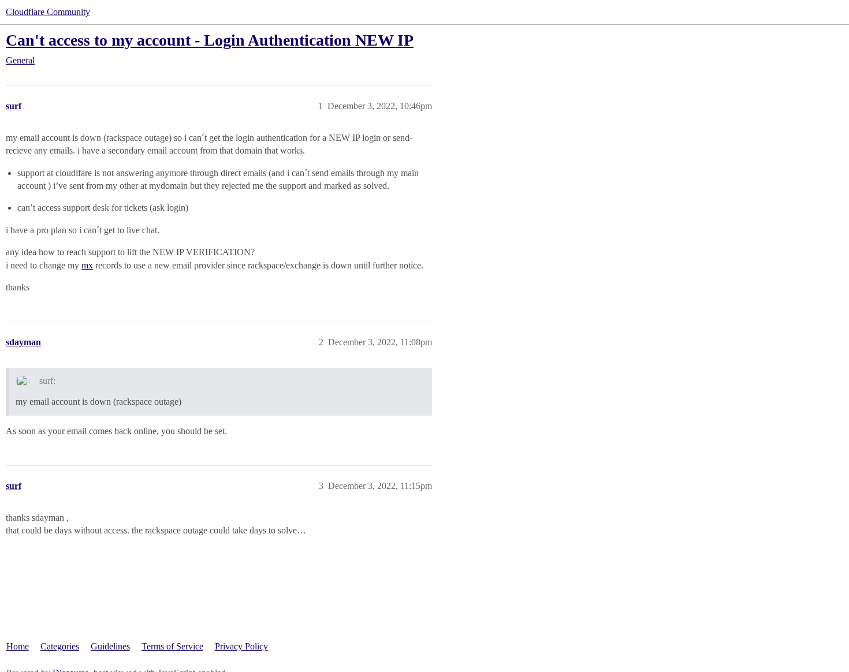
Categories (59, 646)
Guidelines (110, 646)
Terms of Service (172, 646)
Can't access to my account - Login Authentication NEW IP (210, 40)
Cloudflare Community (48, 12)
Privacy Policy (241, 646)
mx (87, 265)
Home (17, 646)
